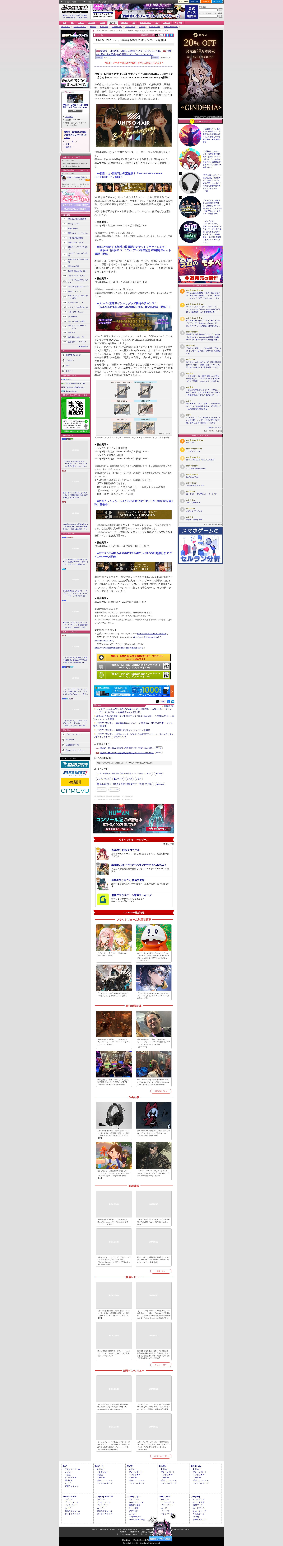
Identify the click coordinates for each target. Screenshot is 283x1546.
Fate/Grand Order (192, 477)
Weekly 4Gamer (73, 224)
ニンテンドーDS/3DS (104, 1496)
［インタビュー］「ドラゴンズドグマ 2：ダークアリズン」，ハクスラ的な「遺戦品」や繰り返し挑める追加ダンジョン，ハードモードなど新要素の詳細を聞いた (75, 723)
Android (161, 784)
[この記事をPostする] (156, 35)
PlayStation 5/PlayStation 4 (75, 387)
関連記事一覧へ (169, 706)
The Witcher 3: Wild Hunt (195, 485)
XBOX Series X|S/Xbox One (75, 383)
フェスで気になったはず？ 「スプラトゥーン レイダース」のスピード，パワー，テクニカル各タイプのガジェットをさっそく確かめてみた (75, 593)
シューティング (199, 1511)
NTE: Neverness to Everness (196, 468)
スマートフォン (133, 1496)
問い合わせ (102, 2)
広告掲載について (72, 745)
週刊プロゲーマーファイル (78, 233)
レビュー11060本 (68, 17)
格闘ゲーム (198, 1505)
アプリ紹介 (134, 1511)
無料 (139, 779)
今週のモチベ (73, 228)
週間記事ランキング (73, 355)
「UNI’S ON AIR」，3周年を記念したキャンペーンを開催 (123, 730)
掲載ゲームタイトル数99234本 (75, 15)
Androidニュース (80, 27)
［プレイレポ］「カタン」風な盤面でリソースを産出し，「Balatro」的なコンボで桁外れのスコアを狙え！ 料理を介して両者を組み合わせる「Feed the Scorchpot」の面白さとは (153, 1314)
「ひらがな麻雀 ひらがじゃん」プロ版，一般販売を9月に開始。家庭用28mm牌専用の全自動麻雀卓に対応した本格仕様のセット (203, 392)
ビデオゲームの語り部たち (78, 307)
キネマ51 (71, 332)
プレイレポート (135, 1472)
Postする (161, 35)
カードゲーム (198, 1508)
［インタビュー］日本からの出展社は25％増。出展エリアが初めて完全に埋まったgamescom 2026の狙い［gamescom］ (75, 660)
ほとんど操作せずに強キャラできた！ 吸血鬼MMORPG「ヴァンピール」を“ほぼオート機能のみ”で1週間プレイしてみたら (75, 562)
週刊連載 (69, 1480)
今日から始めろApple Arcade (78, 287)
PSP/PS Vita (196, 1466)
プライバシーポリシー (74, 734)
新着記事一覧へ (161, 1091)
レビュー (69, 1472)
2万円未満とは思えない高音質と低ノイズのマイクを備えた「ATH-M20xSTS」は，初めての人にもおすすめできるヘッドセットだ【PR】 (113, 1134)
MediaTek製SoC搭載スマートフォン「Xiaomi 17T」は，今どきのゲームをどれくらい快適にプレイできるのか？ (113, 1353)
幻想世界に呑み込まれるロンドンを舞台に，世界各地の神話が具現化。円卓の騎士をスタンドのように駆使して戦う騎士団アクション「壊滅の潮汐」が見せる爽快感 (153, 1354)
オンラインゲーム (72, 1469)
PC (72, 23)
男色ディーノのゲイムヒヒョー (78, 248)
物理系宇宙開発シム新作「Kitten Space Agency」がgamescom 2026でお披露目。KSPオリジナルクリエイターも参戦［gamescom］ (153, 1043)
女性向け (124, 23)
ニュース (69, 141)
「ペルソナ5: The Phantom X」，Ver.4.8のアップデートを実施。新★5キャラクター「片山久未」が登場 (153, 995)
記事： (82, 179)
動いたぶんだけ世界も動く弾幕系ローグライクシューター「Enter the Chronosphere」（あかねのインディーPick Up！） (153, 1259)
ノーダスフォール (193, 451)
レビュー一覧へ (161, 1365)
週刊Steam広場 (73, 266)
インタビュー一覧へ (161, 1456)
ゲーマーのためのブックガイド (78, 281)
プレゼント (70, 360)
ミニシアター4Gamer (75, 312)
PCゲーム (69, 379)
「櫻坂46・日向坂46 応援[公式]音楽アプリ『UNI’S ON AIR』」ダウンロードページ (135, 666)
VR (134, 23)
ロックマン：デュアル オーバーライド (201, 494)
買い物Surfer (72, 316)
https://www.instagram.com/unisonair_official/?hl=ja (118, 647)
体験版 (68, 147)
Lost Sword (190, 443)
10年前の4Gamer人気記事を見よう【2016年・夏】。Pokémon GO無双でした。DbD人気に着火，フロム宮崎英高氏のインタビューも (75, 526)
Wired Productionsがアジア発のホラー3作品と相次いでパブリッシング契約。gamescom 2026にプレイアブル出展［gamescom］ (153, 1082)
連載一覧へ (85, 346)
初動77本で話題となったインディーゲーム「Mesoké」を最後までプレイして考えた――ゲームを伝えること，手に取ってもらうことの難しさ (75, 625)
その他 (196, 1517)
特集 (67, 144)
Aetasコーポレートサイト (75, 750)
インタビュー (130, 27)
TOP (64, 23)
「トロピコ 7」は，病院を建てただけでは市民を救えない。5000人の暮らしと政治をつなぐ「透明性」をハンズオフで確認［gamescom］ (203, 379)
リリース (102, 789)
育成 (130, 779)
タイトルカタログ (104, 1483)
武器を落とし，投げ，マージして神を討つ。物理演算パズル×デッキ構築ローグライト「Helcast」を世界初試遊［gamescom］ (113, 1082)
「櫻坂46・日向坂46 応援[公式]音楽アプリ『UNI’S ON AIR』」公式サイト (136, 657)
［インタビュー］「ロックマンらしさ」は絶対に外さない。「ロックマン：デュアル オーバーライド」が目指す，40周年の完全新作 (75, 691)
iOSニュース (65, 27)
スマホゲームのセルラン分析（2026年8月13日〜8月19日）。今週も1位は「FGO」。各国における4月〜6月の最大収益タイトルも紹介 (203, 365)
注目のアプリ (117, 27)
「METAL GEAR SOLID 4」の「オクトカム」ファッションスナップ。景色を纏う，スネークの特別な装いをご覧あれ (75, 463)
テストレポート (168, 1502)
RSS (62, 2)
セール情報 (104, 27)
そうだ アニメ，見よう (76, 276)
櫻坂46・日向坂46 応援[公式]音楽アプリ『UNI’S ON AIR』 (75, 106)
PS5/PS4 (91, 23)
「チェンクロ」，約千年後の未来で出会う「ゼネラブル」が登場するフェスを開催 (112, 994)
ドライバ (69, 371)
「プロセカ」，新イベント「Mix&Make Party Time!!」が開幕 (111, 954)
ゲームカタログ (199, 1519)
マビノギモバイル (193, 503)
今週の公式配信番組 (75, 238)
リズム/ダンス (104, 779)
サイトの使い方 (89, 2)
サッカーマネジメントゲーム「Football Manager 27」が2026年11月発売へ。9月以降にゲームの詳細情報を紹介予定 (203, 406)
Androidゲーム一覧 (171, 27)
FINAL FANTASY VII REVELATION (200, 460)
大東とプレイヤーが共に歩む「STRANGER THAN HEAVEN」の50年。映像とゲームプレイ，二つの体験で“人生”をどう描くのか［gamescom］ (153, 1445)
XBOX (81, 23)
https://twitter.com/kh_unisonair (151, 633)
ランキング (217, 1)
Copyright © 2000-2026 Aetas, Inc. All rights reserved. (141, 1543)
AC (157, 23)
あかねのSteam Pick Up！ (77, 342)
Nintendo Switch (71, 391)
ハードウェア (145, 23)
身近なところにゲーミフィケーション (78, 327)
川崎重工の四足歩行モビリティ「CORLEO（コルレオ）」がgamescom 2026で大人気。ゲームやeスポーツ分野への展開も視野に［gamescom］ (203, 337)
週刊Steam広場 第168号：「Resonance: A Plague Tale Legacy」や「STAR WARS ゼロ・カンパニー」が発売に (113, 1042)
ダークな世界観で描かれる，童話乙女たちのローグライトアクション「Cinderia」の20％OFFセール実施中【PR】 (153, 1133)
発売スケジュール (104, 1480)
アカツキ (69, 116)
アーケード (196, 1496)
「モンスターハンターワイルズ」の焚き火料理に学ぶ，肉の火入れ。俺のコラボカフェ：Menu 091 (153, 1222)
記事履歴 (206, 1)
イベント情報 (198, 1502)
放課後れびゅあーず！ (76, 337)
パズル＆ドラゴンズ (194, 511)
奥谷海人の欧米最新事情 (77, 219)
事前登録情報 (134, 1505)
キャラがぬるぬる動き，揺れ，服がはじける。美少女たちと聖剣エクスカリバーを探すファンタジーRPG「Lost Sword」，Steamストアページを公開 (203, 296)
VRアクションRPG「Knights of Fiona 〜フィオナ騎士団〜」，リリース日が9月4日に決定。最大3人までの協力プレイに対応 (203, 420)
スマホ (112, 23)
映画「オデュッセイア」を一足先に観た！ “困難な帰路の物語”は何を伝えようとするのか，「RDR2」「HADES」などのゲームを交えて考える (75, 495)
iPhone (159, 773)
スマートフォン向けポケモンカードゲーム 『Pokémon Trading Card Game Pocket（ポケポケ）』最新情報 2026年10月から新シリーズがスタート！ (153, 956)
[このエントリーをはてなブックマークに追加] (171, 36)
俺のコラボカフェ (74, 291)
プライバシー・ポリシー (142, 1540)
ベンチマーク (167, 1514)
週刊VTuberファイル (75, 242)
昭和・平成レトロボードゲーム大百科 (78, 297)
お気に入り (195, 1)
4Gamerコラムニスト (75, 302)
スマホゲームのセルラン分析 (78, 254)
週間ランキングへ (216, 427)
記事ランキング (71, 1486)
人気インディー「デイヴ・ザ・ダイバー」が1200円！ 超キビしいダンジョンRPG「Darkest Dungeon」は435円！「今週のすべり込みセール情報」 (113, 1260)
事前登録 (93, 27)
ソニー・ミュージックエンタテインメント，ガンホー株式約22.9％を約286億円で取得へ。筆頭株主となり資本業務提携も (203, 309)
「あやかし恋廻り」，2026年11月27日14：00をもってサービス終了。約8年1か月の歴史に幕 (203, 351)
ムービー (142, 27)
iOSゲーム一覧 (154, 27)
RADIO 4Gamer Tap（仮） (77, 271)
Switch (102, 23)
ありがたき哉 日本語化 (76, 321)
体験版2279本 (82, 17)
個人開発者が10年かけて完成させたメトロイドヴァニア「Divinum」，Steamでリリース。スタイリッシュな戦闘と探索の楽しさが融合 (203, 323)
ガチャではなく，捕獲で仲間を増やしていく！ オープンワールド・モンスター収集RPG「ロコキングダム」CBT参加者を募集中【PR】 (113, 1174)
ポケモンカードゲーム (195, 520)
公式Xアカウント (73, 2)
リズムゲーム (198, 1514)
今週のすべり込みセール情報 (78, 261)
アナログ (166, 23)
